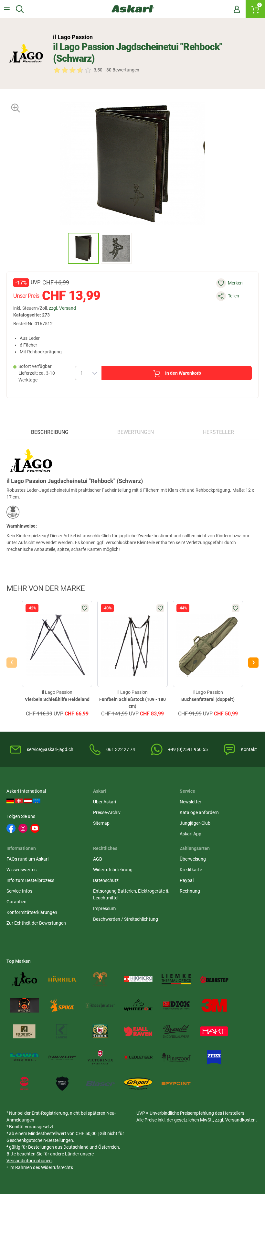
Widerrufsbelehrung (112, 869)
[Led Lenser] (138, 1057)
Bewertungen (135, 432)
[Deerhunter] (100, 1005)
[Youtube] (34, 828)
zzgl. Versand (62, 308)
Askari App (190, 833)
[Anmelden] (237, 9)
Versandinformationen (29, 1160)
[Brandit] (176, 1031)
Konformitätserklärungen (31, 912)
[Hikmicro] (138, 979)
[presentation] (62, 248)
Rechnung (190, 891)
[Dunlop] (62, 1057)
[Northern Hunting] (62, 1083)
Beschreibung (50, 432)
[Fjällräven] (138, 1031)
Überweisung (193, 859)
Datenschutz (106, 880)
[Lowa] (24, 1057)
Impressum (104, 908)
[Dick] (176, 1005)
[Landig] (62, 1031)
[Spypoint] (176, 1083)
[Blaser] (100, 1083)
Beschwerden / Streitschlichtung (125, 919)
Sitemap (101, 823)
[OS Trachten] (100, 1031)
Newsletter (190, 801)
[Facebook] (11, 828)
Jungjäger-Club (195, 823)
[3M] (214, 1005)
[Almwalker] (100, 979)
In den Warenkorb (183, 373)
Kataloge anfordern (199, 812)
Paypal (187, 880)
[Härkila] (62, 979)
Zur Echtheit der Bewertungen (36, 923)
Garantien (16, 901)
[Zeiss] (214, 1057)
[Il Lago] (24, 979)
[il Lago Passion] (25, 53)
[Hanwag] (24, 1083)
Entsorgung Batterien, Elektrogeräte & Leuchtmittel (131, 894)
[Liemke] (176, 979)
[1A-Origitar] (24, 1005)
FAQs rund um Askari (27, 859)
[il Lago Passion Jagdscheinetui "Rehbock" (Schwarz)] (83, 248)
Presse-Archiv (107, 812)
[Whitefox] (138, 1005)
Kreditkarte (191, 869)
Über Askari (104, 801)
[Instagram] (22, 828)
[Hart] (214, 1031)
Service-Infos (19, 891)
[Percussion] (24, 1031)
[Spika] (62, 1005)
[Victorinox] (100, 1057)
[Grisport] (138, 1083)
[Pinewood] (176, 1057)
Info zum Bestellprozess (30, 880)
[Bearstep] (214, 979)
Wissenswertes (21, 869)
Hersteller (218, 432)
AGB (97, 859)
